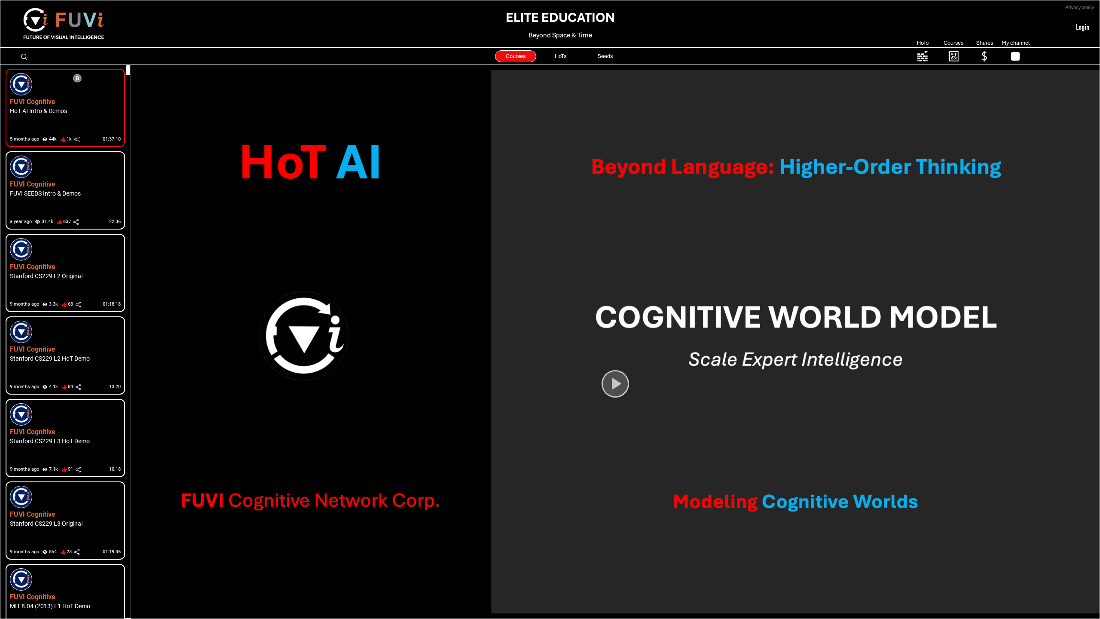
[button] (62, 108)
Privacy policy (1079, 7)
